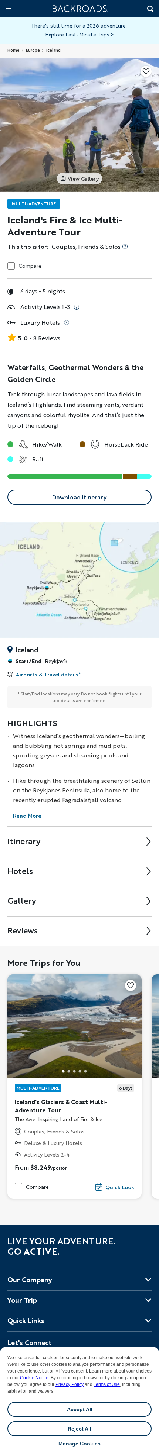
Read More (27, 815)
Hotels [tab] (20, 870)
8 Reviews (46, 338)
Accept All (79, 1409)
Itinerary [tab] (24, 841)
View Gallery (83, 178)
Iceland (53, 50)
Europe (33, 50)
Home (13, 50)
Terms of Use (107, 1384)
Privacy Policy (69, 1384)
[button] (63, 1071)
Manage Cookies (79, 1444)
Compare (29, 265)
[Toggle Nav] (8, 8)
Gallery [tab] (21, 900)
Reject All (79, 1429)
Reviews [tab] (22, 930)
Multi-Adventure (34, 203)
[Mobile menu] (8, 8)
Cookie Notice (34, 1377)
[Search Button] (150, 9)
